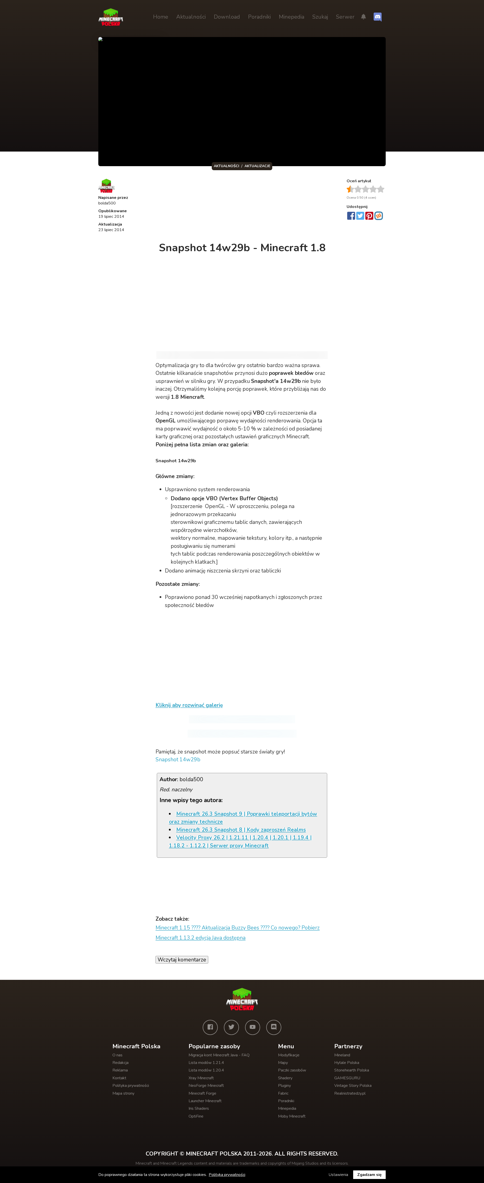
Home (160, 17)
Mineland (342, 1055)
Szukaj (320, 17)
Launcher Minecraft (205, 1101)
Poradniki (259, 17)
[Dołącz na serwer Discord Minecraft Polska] (378, 17)
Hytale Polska (346, 1062)
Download (227, 17)
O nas (117, 1055)
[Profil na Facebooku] (210, 1027)
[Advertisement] (242, 207)
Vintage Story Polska (353, 1085)
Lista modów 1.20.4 (206, 1070)
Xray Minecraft (201, 1078)
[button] (363, 17)
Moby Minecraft (292, 1116)
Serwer (345, 17)
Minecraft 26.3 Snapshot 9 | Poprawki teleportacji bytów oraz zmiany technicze (243, 818)
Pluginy (284, 1085)
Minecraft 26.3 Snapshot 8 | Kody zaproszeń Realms (241, 829)
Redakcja (120, 1062)
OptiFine (196, 1116)
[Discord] (273, 1027)
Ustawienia (338, 1174)
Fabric (283, 1093)
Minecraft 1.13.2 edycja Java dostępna (201, 937)
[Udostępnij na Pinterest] (369, 216)
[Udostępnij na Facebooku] (351, 216)
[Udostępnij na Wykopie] (378, 215)
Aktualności (191, 17)
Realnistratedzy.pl (350, 1093)
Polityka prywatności (130, 1085)
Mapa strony (123, 1093)
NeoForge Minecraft (206, 1085)
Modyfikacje (288, 1055)
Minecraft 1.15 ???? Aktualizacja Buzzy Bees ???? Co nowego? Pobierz (238, 927)
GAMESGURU (347, 1078)
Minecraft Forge (202, 1093)
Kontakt (119, 1078)
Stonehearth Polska (351, 1070)
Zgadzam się (369, 1174)
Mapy (283, 1062)
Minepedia (291, 17)
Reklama (120, 1070)
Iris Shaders (199, 1108)
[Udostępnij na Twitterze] (360, 216)
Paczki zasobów (292, 1070)
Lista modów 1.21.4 (206, 1062)
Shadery (285, 1078)
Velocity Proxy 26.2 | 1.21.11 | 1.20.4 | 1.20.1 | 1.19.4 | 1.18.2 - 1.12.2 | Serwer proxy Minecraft (240, 841)
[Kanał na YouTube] (252, 1027)
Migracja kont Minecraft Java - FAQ (219, 1055)
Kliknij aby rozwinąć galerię (189, 705)
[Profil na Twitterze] (231, 1027)
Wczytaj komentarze (182, 959)
